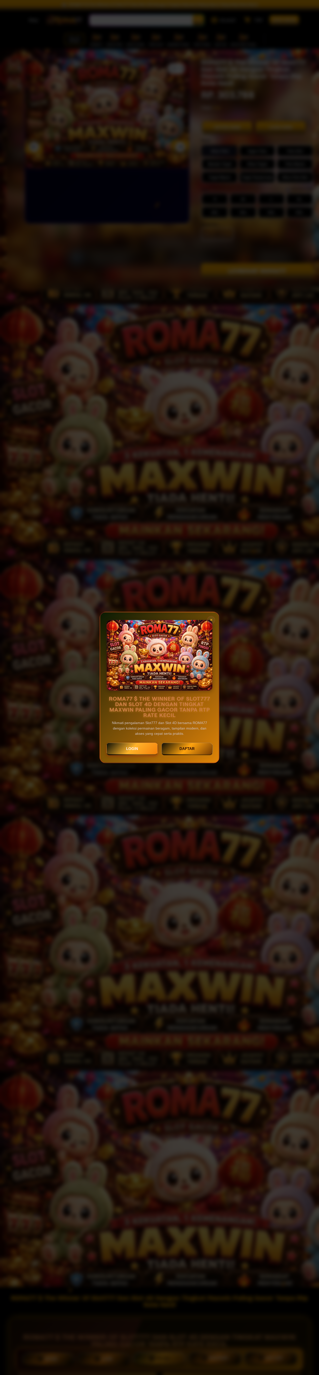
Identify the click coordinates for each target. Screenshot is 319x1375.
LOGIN (132, 748)
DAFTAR (187, 748)
